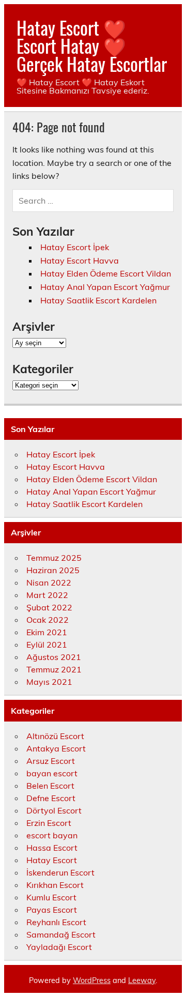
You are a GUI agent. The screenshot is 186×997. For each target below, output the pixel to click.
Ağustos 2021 (53, 657)
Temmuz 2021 (54, 669)
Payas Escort (51, 909)
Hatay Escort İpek (74, 247)
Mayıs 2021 (49, 682)
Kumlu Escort (51, 897)
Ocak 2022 (47, 620)
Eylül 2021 (46, 644)
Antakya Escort (56, 748)
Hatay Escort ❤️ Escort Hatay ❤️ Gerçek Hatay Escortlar (92, 45)
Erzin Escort (48, 823)
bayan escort (52, 773)
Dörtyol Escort (54, 810)
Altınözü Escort (55, 736)
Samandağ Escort (61, 934)
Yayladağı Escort (59, 947)
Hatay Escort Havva (79, 260)
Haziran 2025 (53, 570)
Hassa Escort (52, 847)
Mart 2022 (47, 595)
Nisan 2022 (48, 582)
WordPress (92, 980)
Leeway (142, 980)
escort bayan (52, 835)
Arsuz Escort (50, 761)
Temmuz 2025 (54, 558)
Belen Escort (50, 785)
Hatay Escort (51, 860)
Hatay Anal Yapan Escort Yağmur (105, 287)
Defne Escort (50, 798)
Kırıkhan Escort (55, 885)
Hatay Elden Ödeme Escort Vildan (105, 273)
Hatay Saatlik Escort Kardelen (98, 300)
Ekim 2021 (46, 632)
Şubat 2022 (49, 607)
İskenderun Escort (60, 872)
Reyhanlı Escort (56, 922)
